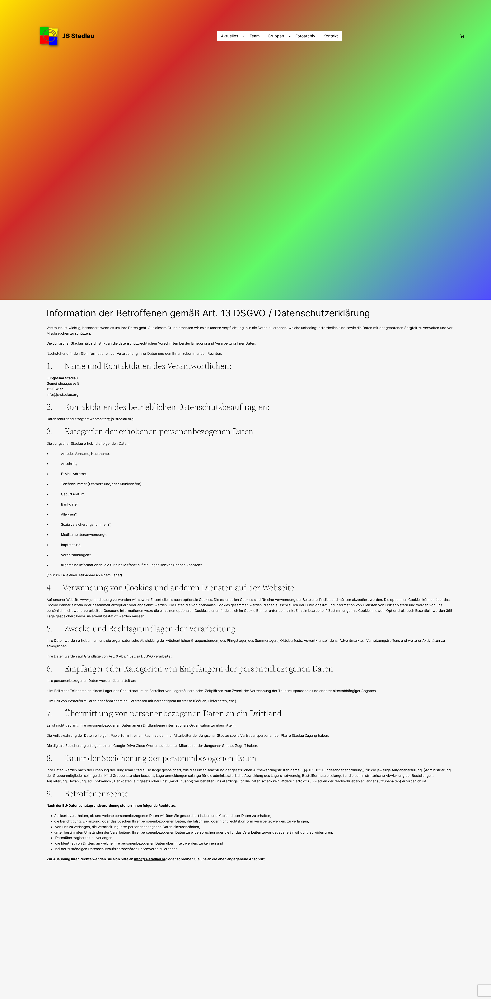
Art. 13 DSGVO (234, 313)
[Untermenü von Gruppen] (290, 36)
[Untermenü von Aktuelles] (244, 36)
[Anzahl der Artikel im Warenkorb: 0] (462, 36)
